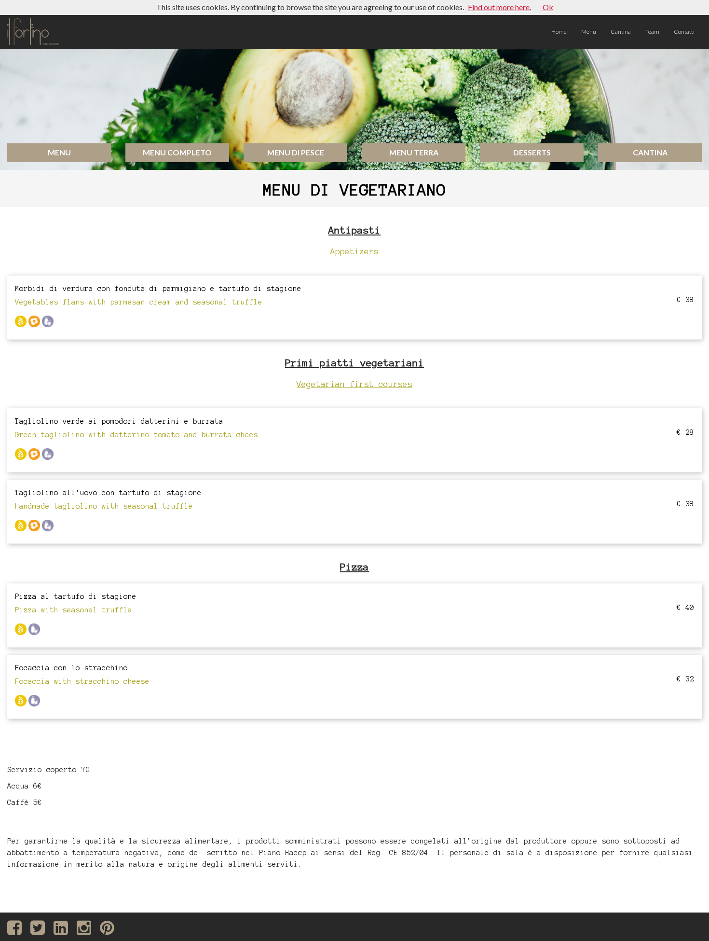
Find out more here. (499, 7)
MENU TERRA (413, 152)
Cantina (621, 31)
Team (652, 31)
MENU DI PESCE (295, 152)
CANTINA (650, 152)
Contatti (684, 31)
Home (559, 31)
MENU (59, 152)
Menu (588, 31)
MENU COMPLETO (177, 152)
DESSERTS (532, 152)
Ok (548, 7)
